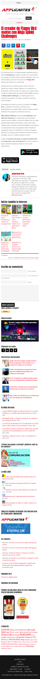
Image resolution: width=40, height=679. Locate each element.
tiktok (8, 646)
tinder (12, 646)
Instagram (29, 637)
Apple (33, 630)
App (28, 629)
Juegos (37, 258)
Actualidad (17, 258)
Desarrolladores (25, 632)
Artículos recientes (15, 169)
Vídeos (24, 646)
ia (15, 637)
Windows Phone (6, 648)
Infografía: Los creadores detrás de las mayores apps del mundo (16, 247)
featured (25, 634)
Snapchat (3, 646)
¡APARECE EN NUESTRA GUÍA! (20, 666)
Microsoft (11, 642)
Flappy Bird (30, 80)
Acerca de (5, 169)
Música (16, 642)
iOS (34, 637)
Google (3, 637)
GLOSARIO (27, 669)
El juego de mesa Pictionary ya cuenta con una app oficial (6, 220)
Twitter (16, 646)
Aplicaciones (14, 630)
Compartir (4, 255)
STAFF (20, 662)
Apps (3, 631)
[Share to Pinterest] (18, 47)
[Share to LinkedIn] (13, 47)
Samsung (20, 644)
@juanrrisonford (17, 195)
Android (23, 258)
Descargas (34, 632)
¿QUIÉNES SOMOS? (20, 659)
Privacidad (25, 642)
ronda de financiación (9, 644)
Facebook (16, 635)
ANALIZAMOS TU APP (16, 669)
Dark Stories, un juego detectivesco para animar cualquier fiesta (27, 221)
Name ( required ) (32, 271)
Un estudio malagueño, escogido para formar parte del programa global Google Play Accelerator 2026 (18, 565)
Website (30, 282)
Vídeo (20, 646)
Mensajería (4, 642)
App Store (10, 632)
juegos (27, 640)
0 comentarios (26, 39)
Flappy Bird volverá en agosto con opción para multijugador (5, 247)
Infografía (20, 637)
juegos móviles (33, 639)
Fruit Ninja (25, 125)
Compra (16, 632)
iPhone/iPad (30, 258)
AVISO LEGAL (28, 671)
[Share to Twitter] (8, 47)
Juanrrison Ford (6, 39)
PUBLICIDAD (19, 664)
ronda (35, 642)
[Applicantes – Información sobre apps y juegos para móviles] (20, 11)
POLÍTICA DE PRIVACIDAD (15, 671)
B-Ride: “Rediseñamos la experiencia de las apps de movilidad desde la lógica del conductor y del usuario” (23, 371)
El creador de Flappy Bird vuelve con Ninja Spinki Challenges (18, 32)
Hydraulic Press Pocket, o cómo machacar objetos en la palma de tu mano (17, 222)
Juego (22, 639)
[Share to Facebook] (4, 47)
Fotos (33, 635)
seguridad (25, 644)
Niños (20, 642)
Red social (30, 642)
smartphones (32, 644)
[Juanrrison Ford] (6, 181)
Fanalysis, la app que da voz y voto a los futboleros (18, 436)
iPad (3, 639)
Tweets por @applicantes (9, 577)
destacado (6, 634)
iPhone (7, 639)
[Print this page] (23, 47)
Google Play (10, 637)
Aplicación (23, 630)
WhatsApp (30, 646)
